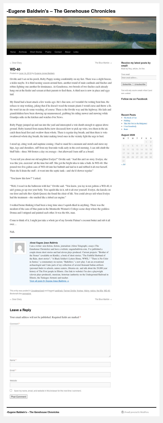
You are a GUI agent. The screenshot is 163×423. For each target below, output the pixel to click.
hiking (86, 290)
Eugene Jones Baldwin (45, 73)
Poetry (48, 51)
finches (80, 290)
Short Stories (36, 51)
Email (13, 370)
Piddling (127, 120)
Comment (15, 323)
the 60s (100, 290)
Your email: (125, 74)
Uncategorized (37, 290)
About (67, 51)
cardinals (59, 290)
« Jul (123, 164)
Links (76, 51)
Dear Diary (16, 62)
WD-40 (107, 290)
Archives (23, 51)
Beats (126, 129)
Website (13, 380)
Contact (58, 51)
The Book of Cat (130, 117)
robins (93, 290)
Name (13, 360)
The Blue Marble (103, 62)
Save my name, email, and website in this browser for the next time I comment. (47, 390)
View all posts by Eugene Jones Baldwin (49, 280)
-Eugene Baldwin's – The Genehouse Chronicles (61, 10)
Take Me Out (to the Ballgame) (135, 123)
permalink (26, 293)
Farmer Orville (70, 290)
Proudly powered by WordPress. (136, 412)
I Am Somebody (130, 126)
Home (13, 51)
